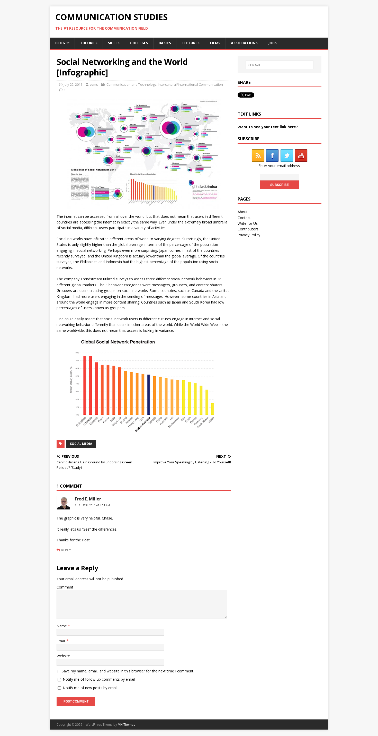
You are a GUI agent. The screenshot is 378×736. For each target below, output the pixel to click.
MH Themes (126, 724)
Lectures (191, 42)
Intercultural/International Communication (190, 84)
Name (62, 626)
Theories (88, 42)
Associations (244, 42)
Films (215, 42)
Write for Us (248, 223)
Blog (60, 42)
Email (62, 640)
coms (94, 84)
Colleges (139, 42)
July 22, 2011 (73, 84)
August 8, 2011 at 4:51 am (92, 505)
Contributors (248, 229)
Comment (65, 587)
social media (81, 443)
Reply (66, 550)
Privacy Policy (249, 234)
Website (63, 655)
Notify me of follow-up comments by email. (99, 679)
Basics (165, 42)
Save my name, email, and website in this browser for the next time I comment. (128, 671)
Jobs (272, 42)
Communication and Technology (131, 84)
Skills (114, 42)
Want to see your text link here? (268, 126)
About (243, 211)
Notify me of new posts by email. (90, 687)
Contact (244, 217)
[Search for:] (279, 64)
